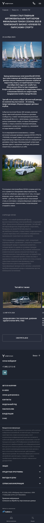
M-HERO (5, 390)
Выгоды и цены (9, 477)
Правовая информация (10, 498)
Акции (33, 521)
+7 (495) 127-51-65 (8, 367)
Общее (5, 466)
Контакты (6, 399)
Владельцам (7, 414)
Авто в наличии (9, 385)
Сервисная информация (13, 483)
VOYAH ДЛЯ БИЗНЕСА (10, 395)
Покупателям (8, 409)
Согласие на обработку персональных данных (19, 501)
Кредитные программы (12, 472)
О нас (4, 418)
